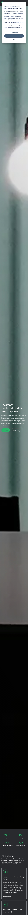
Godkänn (14, 35)
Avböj (14, 39)
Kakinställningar (14, 32)
